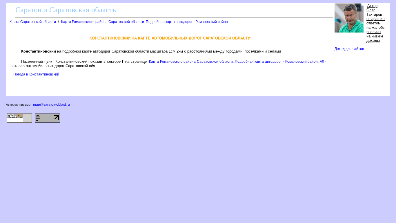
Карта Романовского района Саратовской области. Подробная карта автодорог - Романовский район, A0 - (237, 62)
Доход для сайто (349, 49)
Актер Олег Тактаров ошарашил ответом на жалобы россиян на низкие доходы (375, 23)
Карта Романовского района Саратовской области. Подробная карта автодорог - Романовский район (144, 22)
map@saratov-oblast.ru (51, 104)
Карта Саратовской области (33, 22)
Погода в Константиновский (36, 74)
